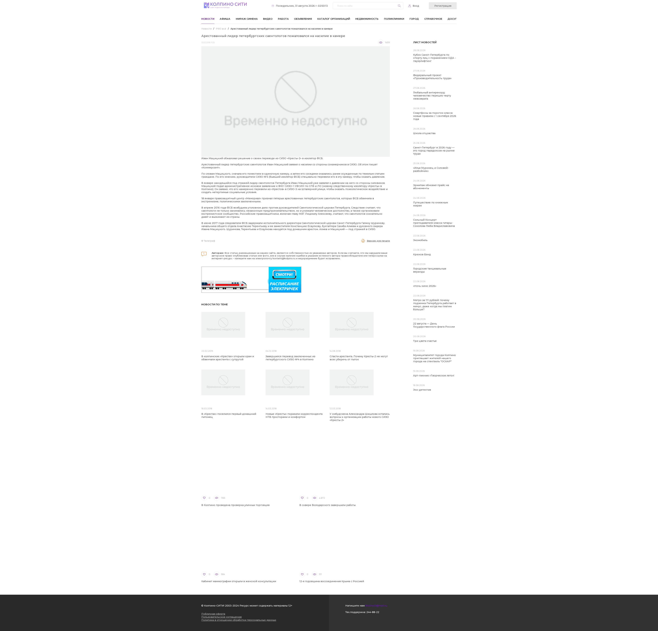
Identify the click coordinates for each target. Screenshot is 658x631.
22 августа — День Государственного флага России (434, 325)
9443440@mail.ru (376, 605)
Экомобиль (420, 240)
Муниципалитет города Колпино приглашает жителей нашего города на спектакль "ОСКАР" (434, 358)
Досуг (452, 18)
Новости (207, 18)
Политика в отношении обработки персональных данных (238, 620)
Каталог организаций (333, 18)
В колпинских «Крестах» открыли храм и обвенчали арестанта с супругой (227, 358)
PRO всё (221, 28)
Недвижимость (367, 18)
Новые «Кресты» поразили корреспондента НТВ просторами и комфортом (294, 415)
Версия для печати (378, 240)
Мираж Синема (247, 18)
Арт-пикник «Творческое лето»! (433, 375)
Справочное (433, 18)
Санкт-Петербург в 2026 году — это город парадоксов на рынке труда (434, 150)
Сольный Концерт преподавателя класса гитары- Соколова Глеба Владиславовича (434, 223)
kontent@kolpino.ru (284, 258)
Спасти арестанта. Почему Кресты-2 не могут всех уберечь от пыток (359, 358)
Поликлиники (394, 18)
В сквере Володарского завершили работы (327, 505)
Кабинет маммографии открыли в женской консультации (238, 581)
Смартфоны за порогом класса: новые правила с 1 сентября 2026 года (434, 116)
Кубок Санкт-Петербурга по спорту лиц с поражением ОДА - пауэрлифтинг (434, 58)
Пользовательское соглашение (221, 616)
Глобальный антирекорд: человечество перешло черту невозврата (432, 95)
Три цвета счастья (424, 340)
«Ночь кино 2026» (424, 285)
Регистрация (442, 5)
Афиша (225, 18)
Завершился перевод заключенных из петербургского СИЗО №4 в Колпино (290, 358)
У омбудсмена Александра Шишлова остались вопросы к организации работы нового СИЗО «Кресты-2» (360, 417)
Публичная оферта (213, 613)
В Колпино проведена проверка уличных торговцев (235, 505)
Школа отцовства (424, 133)
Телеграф (209, 240)
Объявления (303, 18)
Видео (267, 18)
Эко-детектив (422, 389)
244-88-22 (372, 612)
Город (414, 18)
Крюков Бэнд (422, 254)
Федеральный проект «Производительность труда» (432, 77)
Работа (283, 18)
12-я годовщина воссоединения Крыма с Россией (331, 581)
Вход (416, 5)
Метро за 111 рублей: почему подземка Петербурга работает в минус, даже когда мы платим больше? (434, 305)
